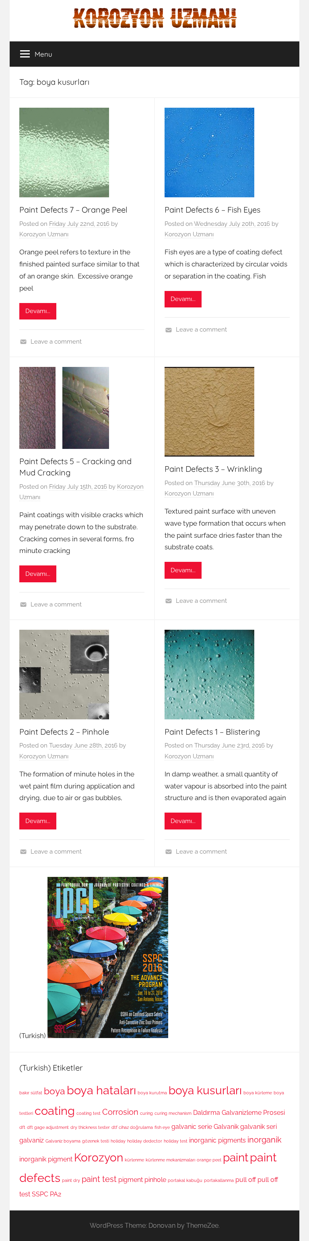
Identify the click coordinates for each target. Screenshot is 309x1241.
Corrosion (120, 1112)
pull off (245, 1180)
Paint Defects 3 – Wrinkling (213, 469)
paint (235, 1157)
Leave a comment (56, 341)
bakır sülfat (30, 1092)
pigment (130, 1180)
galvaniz (31, 1140)
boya (54, 1090)
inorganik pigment (45, 1159)
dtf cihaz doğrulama (132, 1127)
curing (146, 1113)
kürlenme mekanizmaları (170, 1159)
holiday (118, 1141)
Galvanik (226, 1126)
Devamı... (37, 311)
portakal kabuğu (185, 1180)
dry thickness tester (90, 1127)
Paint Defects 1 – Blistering (212, 732)
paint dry (71, 1180)
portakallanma (219, 1180)
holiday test (175, 1141)
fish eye (162, 1127)
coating (55, 1111)
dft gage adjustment (48, 1127)
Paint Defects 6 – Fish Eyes (212, 210)
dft (22, 1127)
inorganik (264, 1140)
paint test (99, 1179)
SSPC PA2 (46, 1194)
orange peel (209, 1159)
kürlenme (134, 1159)
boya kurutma (152, 1092)
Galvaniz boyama (62, 1141)
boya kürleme (257, 1092)
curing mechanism (173, 1113)
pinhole (155, 1180)
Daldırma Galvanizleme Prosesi (239, 1112)
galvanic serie (191, 1126)
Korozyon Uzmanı (43, 234)
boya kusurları (205, 1090)
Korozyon (98, 1157)
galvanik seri (258, 1126)
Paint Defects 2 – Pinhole (64, 732)
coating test (88, 1113)
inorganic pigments (217, 1140)
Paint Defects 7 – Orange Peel (73, 210)
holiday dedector (144, 1141)
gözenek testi (95, 1141)
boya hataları (101, 1090)
